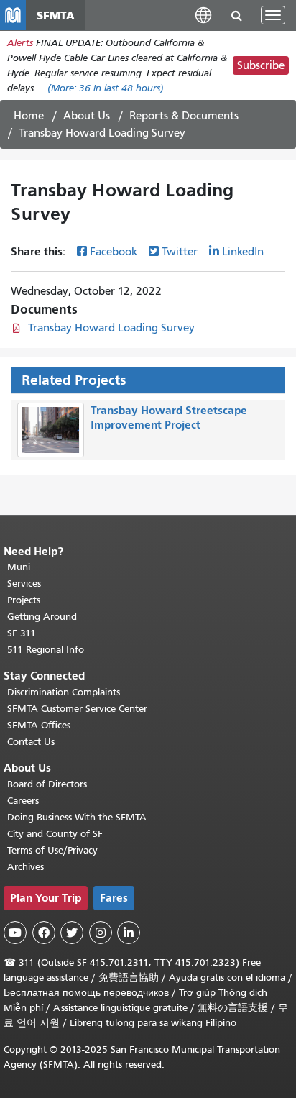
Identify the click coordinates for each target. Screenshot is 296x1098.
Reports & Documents (184, 115)
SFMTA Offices (38, 725)
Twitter (180, 251)
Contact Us (31, 742)
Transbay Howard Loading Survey (111, 327)
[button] (203, 15)
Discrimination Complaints (63, 692)
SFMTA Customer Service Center (77, 709)
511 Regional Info (45, 650)
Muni (18, 567)
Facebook (113, 251)
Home (29, 115)
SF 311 (21, 633)
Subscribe (261, 65)
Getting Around (42, 616)
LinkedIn (243, 251)
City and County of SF (55, 834)
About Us (86, 115)
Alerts (20, 43)
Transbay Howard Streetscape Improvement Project (169, 417)
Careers (23, 801)
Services (24, 583)
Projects (23, 600)
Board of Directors (47, 784)
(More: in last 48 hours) (105, 88)
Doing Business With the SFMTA (77, 817)
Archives (25, 867)
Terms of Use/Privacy (52, 850)
